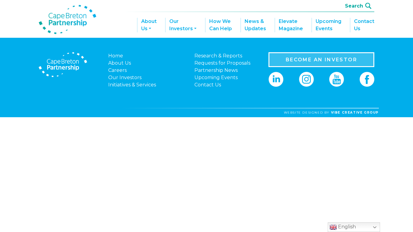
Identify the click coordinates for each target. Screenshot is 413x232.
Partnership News (216, 70)
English (346, 227)
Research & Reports (218, 56)
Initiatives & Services (132, 85)
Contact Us (364, 24)
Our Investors (181, 24)
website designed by (331, 112)
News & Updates (255, 24)
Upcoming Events (328, 24)
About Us (149, 24)
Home (115, 56)
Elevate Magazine (291, 24)
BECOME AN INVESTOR (321, 60)
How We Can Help (220, 24)
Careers (117, 70)
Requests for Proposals (222, 63)
